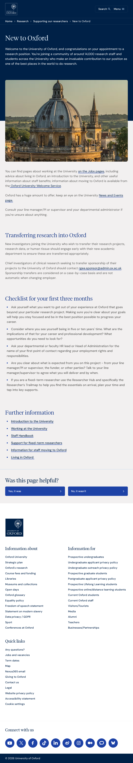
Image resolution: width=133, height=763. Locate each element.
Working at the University (29, 428)
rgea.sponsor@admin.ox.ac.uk (100, 268)
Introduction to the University (32, 421)
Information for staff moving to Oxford (38, 450)
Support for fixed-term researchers (36, 443)
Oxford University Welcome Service (35, 186)
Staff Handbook (22, 436)
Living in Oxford (22, 457)
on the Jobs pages (91, 171)
